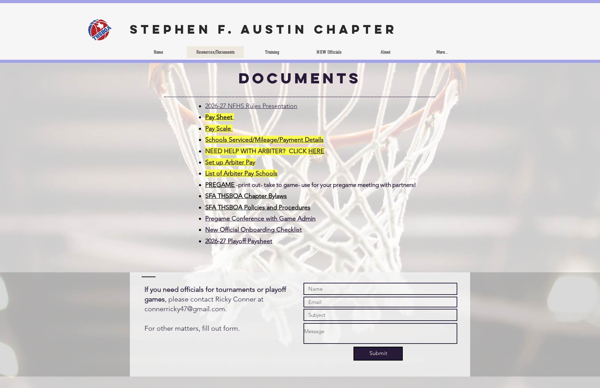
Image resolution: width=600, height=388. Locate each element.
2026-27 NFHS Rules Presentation (251, 106)
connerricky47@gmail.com (184, 309)
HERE (316, 151)
